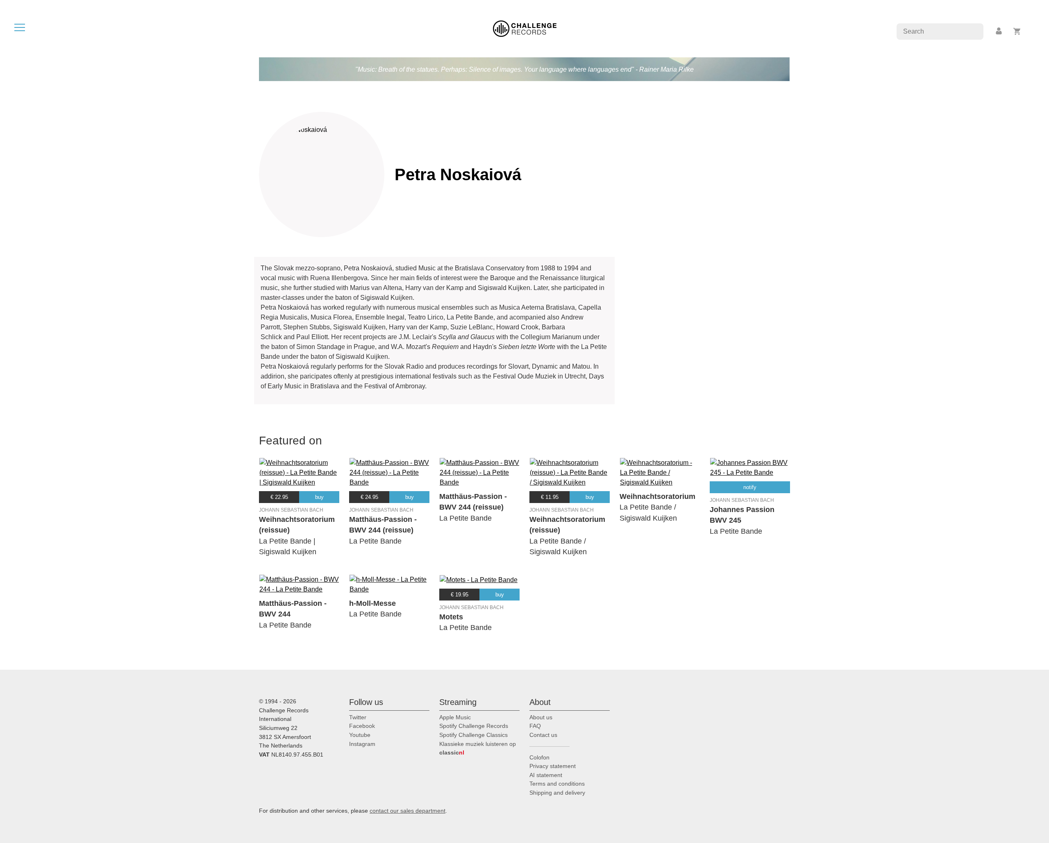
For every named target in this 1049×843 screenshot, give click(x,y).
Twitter (357, 717)
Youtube (359, 735)
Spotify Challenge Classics (473, 735)
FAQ (535, 726)
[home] (524, 28)
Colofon (539, 757)
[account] (999, 31)
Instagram (362, 744)
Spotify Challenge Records (473, 726)
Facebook (362, 726)
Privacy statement (552, 766)
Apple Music (455, 717)
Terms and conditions (557, 783)
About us (540, 717)
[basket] (1017, 31)
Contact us (543, 735)
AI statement (545, 775)
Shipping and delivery (557, 792)
